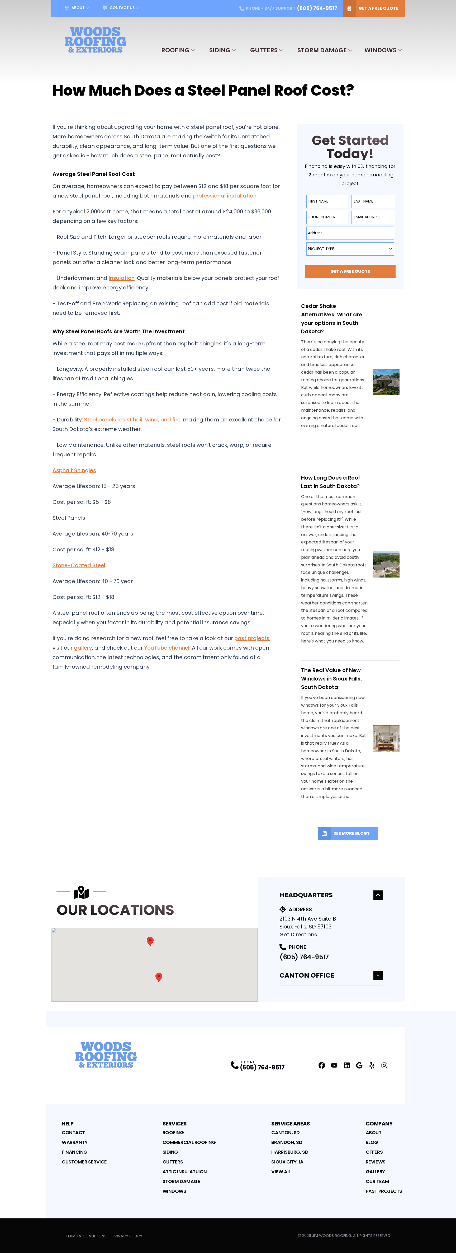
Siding (219, 50)
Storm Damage (322, 50)
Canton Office (306, 975)
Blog (372, 1142)
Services (175, 1123)
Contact (73, 1132)
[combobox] (350, 233)
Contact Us (122, 7)
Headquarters (306, 895)
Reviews (376, 1161)
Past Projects (384, 1191)
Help (67, 1123)
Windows (380, 50)
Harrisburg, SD (289, 1152)
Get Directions (298, 934)
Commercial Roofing (189, 1142)
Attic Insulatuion (185, 1171)
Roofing (175, 50)
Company (379, 1123)
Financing (74, 1152)
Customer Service (84, 1161)
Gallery (375, 1171)
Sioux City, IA (287, 1161)
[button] (150, 942)
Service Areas (290, 1123)
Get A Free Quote (378, 8)
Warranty (74, 1142)
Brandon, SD (286, 1142)
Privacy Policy (127, 1236)
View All (281, 1171)
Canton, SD (285, 1132)
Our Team (377, 1181)
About (78, 7)
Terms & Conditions (86, 1236)
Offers (374, 1152)
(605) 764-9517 (304, 957)
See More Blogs (352, 833)
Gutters (264, 50)
